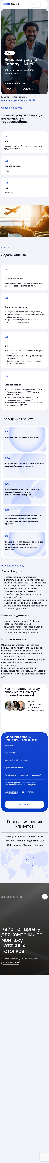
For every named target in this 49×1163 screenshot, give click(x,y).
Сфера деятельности (13, 768)
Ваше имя (8, 745)
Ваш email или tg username (16, 760)
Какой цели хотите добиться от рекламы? (22, 775)
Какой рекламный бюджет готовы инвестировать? (19, 793)
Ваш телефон (10, 753)
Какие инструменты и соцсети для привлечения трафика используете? (20, 783)
